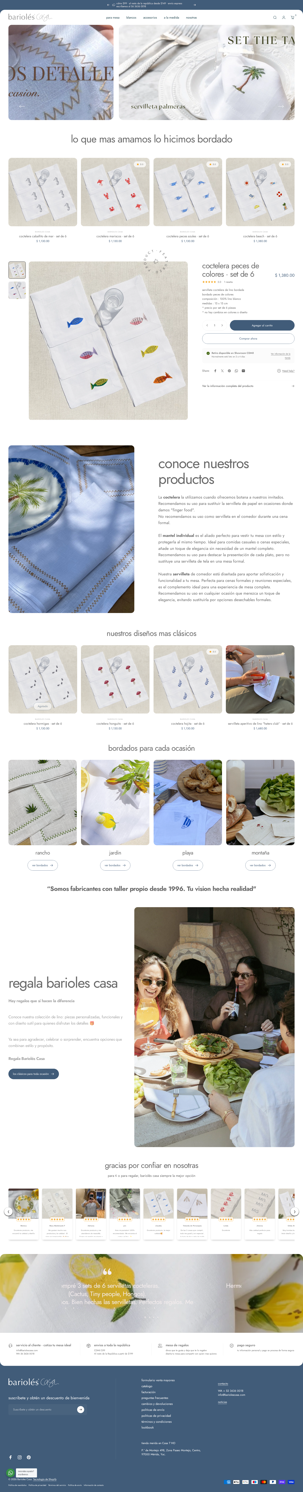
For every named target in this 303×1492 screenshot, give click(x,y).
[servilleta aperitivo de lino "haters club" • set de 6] (260, 679)
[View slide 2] (149, 1317)
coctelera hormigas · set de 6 (43, 723)
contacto (223, 1384)
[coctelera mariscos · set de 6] (115, 192)
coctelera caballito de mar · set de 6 (42, 236)
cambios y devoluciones (157, 1404)
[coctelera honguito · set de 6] (115, 679)
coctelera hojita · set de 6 (187, 723)
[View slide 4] (158, 1317)
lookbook (148, 1428)
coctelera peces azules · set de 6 (187, 236)
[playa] (188, 802)
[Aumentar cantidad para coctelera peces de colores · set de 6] (223, 325)
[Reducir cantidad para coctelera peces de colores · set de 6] (206, 325)
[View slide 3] (154, 1317)
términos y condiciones (157, 1422)
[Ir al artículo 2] (17, 290)
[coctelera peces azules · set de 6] (187, 192)
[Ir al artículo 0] (17, 270)
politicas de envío (153, 1410)
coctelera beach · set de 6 (260, 236)
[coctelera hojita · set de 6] (187, 679)
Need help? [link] (288, 371)
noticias (222, 1402)
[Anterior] (108, 5)
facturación (149, 1392)
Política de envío (75, 1485)
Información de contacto (94, 1485)
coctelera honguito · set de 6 (115, 723)
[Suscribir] (80, 1409)
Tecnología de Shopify (44, 1479)
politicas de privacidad (156, 1416)
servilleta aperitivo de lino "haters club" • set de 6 (260, 723)
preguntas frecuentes (155, 1398)
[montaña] (260, 802)
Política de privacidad (37, 1485)
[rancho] (42, 802)
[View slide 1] (145, 1317)
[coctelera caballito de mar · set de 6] (42, 192)
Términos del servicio (57, 1485)
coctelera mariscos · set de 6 (115, 236)
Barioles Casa (42, 231)
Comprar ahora (248, 339)
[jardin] (115, 802)
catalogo (147, 1386)
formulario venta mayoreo (158, 1380)
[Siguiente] (194, 5)
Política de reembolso (17, 1485)
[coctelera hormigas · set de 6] (42, 679)
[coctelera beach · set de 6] (260, 192)
